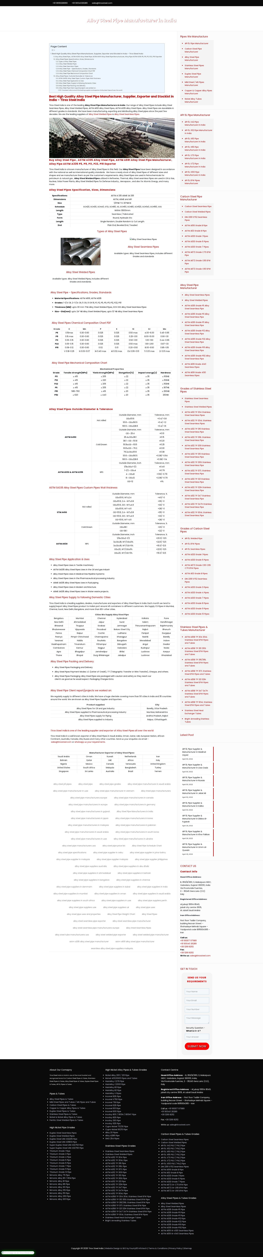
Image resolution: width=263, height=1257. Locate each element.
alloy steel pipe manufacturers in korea (134, 818)
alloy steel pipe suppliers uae (82, 907)
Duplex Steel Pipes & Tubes (62, 1111)
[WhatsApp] (197, 3)
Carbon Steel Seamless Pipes (175, 1139)
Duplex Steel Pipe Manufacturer (193, 75)
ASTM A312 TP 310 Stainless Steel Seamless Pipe (197, 455)
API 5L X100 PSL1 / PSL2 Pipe (173, 1163)
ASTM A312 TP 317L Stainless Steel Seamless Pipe (198, 472)
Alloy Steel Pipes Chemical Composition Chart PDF (77, 71)
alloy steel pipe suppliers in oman (110, 893)
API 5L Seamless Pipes (195, 549)
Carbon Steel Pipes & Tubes (63, 1105)
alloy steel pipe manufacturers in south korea (137, 832)
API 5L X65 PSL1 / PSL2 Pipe (173, 1154)
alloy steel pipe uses (145, 907)
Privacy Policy (175, 1248)
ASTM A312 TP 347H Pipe (116, 1190)
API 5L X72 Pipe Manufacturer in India (195, 165)
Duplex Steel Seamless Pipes (63, 1133)
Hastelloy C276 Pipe (114, 1081)
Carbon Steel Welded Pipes (198, 211)
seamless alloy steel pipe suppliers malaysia (112, 948)
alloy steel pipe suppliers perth (152, 900)
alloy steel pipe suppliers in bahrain (134, 873)
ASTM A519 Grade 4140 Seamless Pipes (195, 365)
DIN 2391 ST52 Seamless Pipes (196, 218)
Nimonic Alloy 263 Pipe (60, 1196)
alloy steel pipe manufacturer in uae (70, 791)
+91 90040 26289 (188, 943)
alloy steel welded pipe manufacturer (151, 934)
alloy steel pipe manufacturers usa (79, 845)
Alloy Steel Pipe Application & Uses (71, 81)
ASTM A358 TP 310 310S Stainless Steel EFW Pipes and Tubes (196, 651)
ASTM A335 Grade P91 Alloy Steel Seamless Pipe (197, 349)
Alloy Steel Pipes (149, 914)
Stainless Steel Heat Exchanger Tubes (194, 712)
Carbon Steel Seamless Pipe (198, 206)
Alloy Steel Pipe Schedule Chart (147, 845)
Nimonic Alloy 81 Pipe (59, 1181)
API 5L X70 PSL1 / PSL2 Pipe (173, 1157)
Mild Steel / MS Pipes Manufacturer (194, 84)
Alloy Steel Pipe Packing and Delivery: (72, 86)
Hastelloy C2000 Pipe (115, 1084)
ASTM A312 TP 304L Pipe (116, 1160)
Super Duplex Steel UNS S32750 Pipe (66, 1145)
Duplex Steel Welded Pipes (62, 1136)
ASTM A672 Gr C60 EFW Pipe (174, 1190)
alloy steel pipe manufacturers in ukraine (133, 838)
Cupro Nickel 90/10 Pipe (116, 1129)
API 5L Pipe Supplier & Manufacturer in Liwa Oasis (195, 766)
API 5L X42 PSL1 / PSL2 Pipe (173, 1145)
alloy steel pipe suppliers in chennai (133, 880)
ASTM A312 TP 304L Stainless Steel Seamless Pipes (198, 422)
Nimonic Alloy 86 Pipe (60, 1184)
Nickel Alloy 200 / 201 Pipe (117, 1075)
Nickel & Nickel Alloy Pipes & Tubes (66, 1117)
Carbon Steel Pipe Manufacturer (193, 50)
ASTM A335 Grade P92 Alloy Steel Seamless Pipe (197, 357)
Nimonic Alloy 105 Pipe (60, 1190)
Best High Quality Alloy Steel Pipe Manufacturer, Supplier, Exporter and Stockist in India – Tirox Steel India (97, 53)
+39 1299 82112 (187, 946)
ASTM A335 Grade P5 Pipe (173, 1209)
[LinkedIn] (208, 3)
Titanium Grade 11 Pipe (60, 1169)
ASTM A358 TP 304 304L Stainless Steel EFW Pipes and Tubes (196, 640)
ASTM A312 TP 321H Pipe (116, 1184)
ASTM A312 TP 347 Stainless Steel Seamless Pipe (198, 497)
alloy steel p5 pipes (62, 784)
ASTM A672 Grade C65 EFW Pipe (198, 262)
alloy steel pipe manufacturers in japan (89, 818)
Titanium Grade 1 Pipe (60, 1151)
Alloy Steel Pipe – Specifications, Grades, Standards (77, 69)
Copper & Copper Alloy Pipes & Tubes (67, 1108)
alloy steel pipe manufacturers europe (88, 797)
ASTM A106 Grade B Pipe (196, 225)
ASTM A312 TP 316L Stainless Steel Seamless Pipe (198, 439)
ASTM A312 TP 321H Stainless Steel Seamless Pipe (198, 489)
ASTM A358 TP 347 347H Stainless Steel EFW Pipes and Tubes (196, 693)
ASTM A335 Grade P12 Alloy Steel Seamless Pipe (197, 332)
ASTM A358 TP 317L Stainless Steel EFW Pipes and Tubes (198, 672)
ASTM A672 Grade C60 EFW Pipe (198, 270)
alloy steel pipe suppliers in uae (116, 900)
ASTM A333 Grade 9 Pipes (197, 608)
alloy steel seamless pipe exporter (89, 921)
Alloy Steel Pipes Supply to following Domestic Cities (77, 83)
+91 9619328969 (60, 3)
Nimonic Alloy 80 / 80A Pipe (63, 1178)
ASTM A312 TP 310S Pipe (116, 1178)
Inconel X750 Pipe (113, 1099)
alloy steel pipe (85, 784)
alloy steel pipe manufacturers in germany (134, 804)
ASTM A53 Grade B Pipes (196, 573)
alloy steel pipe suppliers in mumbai (70, 893)
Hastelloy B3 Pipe (113, 1087)
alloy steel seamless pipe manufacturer (132, 921)
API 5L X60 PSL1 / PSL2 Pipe (173, 1151)
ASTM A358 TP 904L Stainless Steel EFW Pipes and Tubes (198, 704)
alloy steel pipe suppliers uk (116, 907)
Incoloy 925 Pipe (113, 1123)
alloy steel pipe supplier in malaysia (73, 859)
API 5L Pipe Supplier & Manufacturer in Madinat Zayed (194, 752)
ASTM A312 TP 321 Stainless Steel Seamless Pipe (197, 480)
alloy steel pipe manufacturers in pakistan (136, 825)
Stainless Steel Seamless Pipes (196, 400)
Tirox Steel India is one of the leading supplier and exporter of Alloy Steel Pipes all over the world (92, 90)
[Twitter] (204, 3)
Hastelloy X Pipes (113, 1093)
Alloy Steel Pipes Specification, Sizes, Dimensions (75, 59)
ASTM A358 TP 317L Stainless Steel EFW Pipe (125, 1205)
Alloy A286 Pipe (112, 1135)
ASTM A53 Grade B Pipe (196, 230)
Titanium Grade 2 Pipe (60, 1154)
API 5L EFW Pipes (192, 543)
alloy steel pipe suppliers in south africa (76, 900)
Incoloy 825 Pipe (113, 1117)
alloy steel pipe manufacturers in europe (88, 804)
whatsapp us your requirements (90, 742)
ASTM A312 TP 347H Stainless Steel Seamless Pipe (198, 505)
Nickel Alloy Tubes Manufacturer (193, 100)
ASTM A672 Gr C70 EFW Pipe (174, 1184)
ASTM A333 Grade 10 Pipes (197, 614)
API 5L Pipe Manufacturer (196, 43)
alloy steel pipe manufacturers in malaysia (88, 825)
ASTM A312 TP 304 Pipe (116, 1157)
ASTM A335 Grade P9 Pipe (173, 1212)
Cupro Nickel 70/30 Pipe (116, 1126)
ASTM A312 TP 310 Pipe (115, 1175)
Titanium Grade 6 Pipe (60, 1163)
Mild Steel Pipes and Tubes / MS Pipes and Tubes (73, 1102)
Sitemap (188, 1248)
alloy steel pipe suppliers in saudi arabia (151, 893)
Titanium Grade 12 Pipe (60, 1172)
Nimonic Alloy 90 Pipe (60, 1187)
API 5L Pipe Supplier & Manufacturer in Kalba (193, 804)
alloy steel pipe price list (113, 845)
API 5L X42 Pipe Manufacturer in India (195, 123)
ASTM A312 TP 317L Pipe (116, 1169)
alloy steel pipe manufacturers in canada (134, 797)
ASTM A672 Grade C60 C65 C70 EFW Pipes (198, 567)
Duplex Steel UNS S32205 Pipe (63, 1139)
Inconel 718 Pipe (112, 1102)
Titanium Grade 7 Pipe (60, 1166)
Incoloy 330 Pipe (113, 1120)
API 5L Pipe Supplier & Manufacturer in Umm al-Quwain (194, 847)
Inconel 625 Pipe (113, 1105)
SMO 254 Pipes (112, 1138)
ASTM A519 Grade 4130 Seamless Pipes (195, 374)
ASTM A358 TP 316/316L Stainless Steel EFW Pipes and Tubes (196, 662)
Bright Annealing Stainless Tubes (197, 720)
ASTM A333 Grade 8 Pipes (197, 603)
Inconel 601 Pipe (112, 1108)
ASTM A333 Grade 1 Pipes (196, 236)
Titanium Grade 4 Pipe (60, 1157)
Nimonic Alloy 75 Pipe (60, 1175)
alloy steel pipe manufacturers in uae (89, 838)
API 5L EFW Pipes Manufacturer (192, 182)
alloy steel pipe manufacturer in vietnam (114, 791)
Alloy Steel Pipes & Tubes (61, 1099)
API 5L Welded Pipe (193, 538)
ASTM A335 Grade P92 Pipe (173, 1227)
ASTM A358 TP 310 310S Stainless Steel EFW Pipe (127, 1199)
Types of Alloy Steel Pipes (68, 62)
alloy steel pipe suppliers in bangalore (91, 880)
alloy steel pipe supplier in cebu (108, 852)
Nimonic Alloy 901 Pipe (60, 1199)
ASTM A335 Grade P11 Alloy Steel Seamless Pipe (197, 324)
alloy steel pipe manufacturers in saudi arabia (87, 832)
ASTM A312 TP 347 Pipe (116, 1187)
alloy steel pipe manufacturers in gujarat (90, 811)
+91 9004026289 (80, 3)
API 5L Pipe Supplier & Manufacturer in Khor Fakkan (196, 833)
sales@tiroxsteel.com (102, 3)
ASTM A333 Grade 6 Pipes (197, 241)
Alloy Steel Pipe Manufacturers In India (135, 811)
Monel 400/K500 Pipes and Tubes (121, 1078)
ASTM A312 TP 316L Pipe (116, 1166)
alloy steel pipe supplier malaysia (112, 859)
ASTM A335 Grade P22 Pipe (173, 1221)
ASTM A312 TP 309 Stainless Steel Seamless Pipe (197, 447)
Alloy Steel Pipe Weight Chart (121, 914)
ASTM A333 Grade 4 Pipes (197, 592)
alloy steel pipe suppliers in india (152, 886)
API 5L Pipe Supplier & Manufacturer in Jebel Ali (194, 792)
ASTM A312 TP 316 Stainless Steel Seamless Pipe (197, 430)
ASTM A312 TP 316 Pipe (115, 1163)
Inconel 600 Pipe (113, 1111)
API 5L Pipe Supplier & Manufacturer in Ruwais (193, 779)
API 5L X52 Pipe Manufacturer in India (198, 132)
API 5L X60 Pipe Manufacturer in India (195, 140)
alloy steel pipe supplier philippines (151, 859)
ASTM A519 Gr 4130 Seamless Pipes (177, 1230)
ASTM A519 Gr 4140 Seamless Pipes (177, 1233)
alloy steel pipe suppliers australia (91, 866)
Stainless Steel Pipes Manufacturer (194, 67)
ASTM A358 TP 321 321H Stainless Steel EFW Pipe (127, 1208)
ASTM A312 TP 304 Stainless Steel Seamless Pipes (198, 414)
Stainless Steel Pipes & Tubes (63, 1114)
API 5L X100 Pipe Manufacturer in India (195, 173)
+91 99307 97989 (188, 940)
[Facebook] (200, 3)
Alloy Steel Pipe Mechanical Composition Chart (76, 73)
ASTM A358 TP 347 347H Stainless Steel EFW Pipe (128, 1211)
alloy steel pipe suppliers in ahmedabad (92, 873)
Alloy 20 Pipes (111, 1132)
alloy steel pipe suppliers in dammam (74, 886)
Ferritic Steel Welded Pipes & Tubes (66, 1120)
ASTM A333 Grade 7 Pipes (197, 246)
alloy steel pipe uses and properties (84, 914)
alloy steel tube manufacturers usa (72, 934)
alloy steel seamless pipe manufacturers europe (96, 927)
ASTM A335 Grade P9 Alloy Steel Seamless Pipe (197, 315)
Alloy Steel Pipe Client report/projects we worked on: (77, 88)
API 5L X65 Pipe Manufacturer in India (195, 148)
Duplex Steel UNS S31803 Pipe (63, 1142)
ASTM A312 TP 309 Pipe (116, 1172)
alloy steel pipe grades (110, 784)
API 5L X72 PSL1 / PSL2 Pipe (173, 1160)
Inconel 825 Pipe (113, 1096)
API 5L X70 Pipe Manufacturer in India (195, 157)
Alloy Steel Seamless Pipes (68, 66)
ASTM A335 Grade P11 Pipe (173, 1215)
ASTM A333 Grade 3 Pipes (197, 587)
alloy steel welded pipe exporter (111, 934)
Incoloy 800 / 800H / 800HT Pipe (120, 1114)
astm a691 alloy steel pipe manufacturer (134, 941)
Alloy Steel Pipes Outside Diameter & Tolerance (74, 76)
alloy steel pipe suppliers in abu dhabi (131, 866)
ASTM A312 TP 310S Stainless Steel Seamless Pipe (198, 464)
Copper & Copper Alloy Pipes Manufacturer (198, 92)
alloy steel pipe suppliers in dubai (114, 886)
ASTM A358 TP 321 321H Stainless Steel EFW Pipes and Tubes (196, 682)
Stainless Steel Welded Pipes (198, 406)
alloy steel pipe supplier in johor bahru (148, 852)
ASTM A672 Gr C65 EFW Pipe (174, 1187)
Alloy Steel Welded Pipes (68, 64)
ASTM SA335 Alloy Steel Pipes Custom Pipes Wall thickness (80, 78)
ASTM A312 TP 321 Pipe (115, 1181)
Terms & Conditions (158, 1248)
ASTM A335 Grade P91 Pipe (173, 1224)
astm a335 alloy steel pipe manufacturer (89, 941)
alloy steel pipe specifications (72, 852)
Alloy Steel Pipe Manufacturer (192, 59)
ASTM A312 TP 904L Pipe (116, 1193)
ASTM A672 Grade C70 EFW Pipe (198, 254)
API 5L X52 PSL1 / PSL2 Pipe (173, 1148)
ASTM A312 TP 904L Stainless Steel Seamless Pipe (198, 514)
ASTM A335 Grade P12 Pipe (173, 1218)
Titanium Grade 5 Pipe (60, 1160)
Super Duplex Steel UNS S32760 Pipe (67, 1148)
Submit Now (197, 1046)
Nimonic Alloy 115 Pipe (60, 1193)
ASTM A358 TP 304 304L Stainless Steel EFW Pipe (128, 1196)
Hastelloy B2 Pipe (113, 1090)
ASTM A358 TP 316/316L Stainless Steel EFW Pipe (127, 1202)
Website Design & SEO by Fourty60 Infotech (126, 1248)
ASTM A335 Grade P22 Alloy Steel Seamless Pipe (197, 340)
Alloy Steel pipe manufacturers (156, 791)
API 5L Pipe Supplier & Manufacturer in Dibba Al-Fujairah (194, 818)
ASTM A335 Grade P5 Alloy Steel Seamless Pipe (197, 307)
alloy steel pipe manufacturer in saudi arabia (149, 784)
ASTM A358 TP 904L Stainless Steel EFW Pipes (126, 1214)
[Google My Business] (212, 3)
